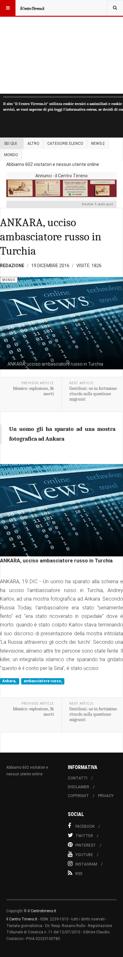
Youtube (84, 855)
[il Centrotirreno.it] (32, 8)
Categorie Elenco (65, 143)
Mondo (11, 155)
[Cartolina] (61, 188)
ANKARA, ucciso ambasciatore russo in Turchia (50, 236)
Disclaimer (78, 787)
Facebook (85, 826)
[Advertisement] (61, 47)
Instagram (86, 864)
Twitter (84, 836)
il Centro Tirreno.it (21, 919)
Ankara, (9, 681)
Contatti (77, 778)
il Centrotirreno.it (42, 911)
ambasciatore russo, (43, 681)
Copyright (78, 796)
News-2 (98, 143)
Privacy (106, 796)
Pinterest (85, 845)
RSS (78, 874)
